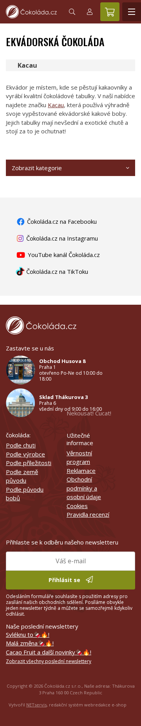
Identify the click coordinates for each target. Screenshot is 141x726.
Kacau (56, 105)
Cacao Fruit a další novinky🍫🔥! (48, 652)
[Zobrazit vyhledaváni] (72, 11)
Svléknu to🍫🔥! (27, 634)
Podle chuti (21, 445)
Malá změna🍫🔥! (30, 643)
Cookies (77, 506)
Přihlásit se (65, 580)
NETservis (36, 705)
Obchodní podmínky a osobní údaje (84, 488)
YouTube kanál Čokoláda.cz (63, 255)
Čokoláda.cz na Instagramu (61, 238)
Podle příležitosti (28, 463)
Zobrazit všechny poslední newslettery (48, 661)
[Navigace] (131, 11)
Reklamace (81, 470)
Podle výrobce (25, 454)
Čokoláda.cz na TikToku (56, 271)
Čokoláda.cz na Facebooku (61, 221)
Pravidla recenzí (88, 514)
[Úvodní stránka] (31, 11)
